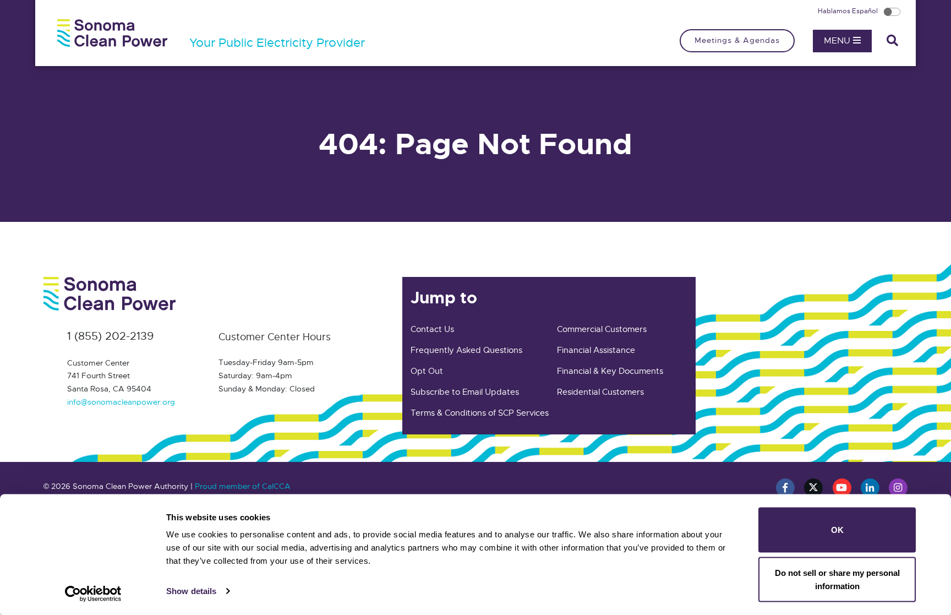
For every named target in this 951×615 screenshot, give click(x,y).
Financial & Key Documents (610, 371)
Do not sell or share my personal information (837, 579)
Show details (191, 591)
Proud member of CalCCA (243, 486)
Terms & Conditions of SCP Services (480, 413)
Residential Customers (600, 392)
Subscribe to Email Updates (465, 392)
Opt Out (427, 371)
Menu (838, 40)
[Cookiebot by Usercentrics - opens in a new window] (93, 593)
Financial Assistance (596, 350)
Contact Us (432, 329)
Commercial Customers (602, 329)
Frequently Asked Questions (466, 350)
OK (837, 530)
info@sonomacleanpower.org (121, 402)
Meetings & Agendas (737, 40)
